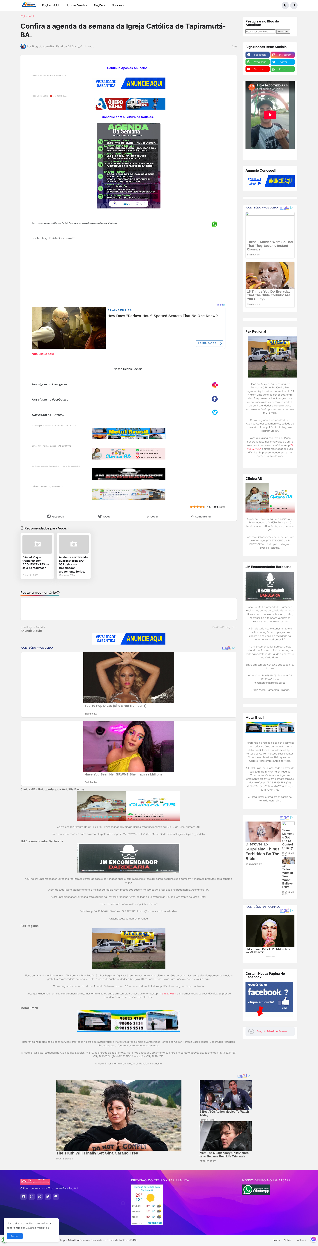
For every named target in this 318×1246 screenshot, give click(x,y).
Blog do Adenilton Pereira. (272, 1031)
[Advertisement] (129, 277)
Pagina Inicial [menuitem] (50, 5)
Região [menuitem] (98, 5)
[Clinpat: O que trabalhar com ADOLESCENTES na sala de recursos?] (37, 544)
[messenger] (313, 1239)
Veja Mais (43, 1227)
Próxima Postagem (223, 627)
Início (276, 1240)
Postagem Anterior (34, 627)
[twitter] (48, 1197)
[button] (285, 5)
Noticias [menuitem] (117, 5)
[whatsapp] (40, 1197)
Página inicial (27, 16)
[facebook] (23, 1197)
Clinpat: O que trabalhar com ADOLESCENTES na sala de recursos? (35, 562)
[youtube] (56, 1197)
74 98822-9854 (167, 993)
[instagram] (32, 1197)
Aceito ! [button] (14, 1236)
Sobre (287, 1240)
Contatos (301, 1240)
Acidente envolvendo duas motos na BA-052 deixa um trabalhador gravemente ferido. (73, 564)
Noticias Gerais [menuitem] (75, 5)
